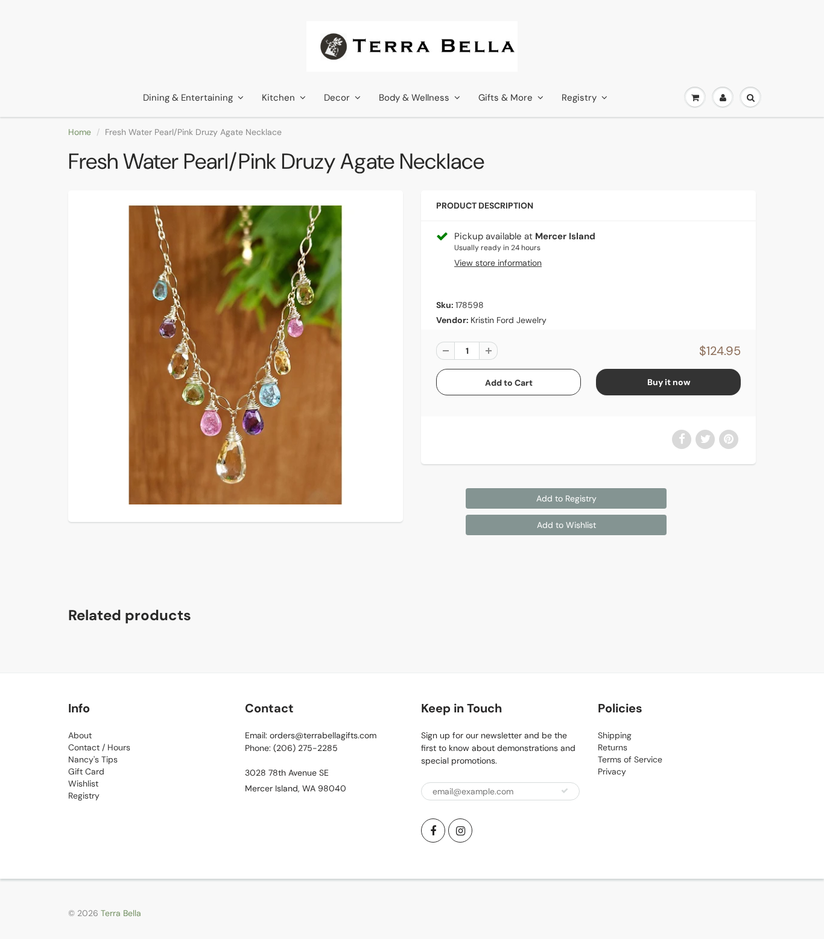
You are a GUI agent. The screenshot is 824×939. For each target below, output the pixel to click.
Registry (579, 98)
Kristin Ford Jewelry (509, 320)
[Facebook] (433, 830)
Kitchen (278, 98)
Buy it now (668, 382)
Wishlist (83, 783)
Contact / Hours (99, 747)
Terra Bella (121, 913)
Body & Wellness (414, 98)
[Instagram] (460, 830)
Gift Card (86, 771)
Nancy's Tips (93, 759)
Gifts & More (505, 98)
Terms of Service (630, 759)
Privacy (612, 771)
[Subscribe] (564, 790)
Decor (337, 98)
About (80, 735)
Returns (612, 747)
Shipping (615, 735)
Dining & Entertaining (188, 98)
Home (79, 132)
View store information (498, 262)
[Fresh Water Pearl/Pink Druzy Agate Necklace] (235, 354)
